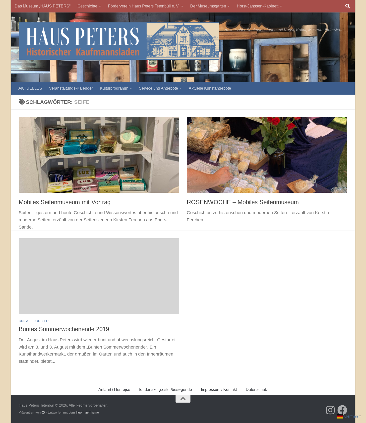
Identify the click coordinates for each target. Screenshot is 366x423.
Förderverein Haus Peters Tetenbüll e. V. (144, 6)
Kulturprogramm (114, 88)
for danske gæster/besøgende (165, 389)
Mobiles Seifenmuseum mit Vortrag (65, 202)
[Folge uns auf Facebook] (342, 410)
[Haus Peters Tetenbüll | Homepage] (119, 41)
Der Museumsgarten (208, 6)
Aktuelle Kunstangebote (210, 88)
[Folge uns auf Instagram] (330, 410)
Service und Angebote (158, 88)
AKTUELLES (30, 88)
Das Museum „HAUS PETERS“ (42, 6)
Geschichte (87, 6)
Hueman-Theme (87, 412)
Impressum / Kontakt (219, 389)
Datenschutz (257, 389)
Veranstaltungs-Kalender (71, 88)
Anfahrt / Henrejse (114, 389)
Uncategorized (34, 321)
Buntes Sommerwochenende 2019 (64, 329)
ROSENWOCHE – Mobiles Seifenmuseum (243, 202)
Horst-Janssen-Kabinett (257, 6)
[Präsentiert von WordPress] (43, 412)
